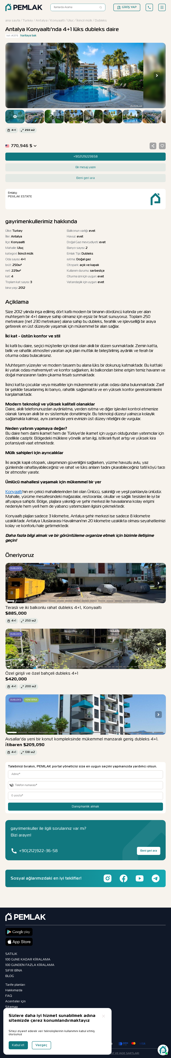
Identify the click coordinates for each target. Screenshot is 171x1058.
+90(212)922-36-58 (38, 851)
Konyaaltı (13, 492)
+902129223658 (85, 156)
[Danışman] (163, 1050)
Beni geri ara (148, 851)
